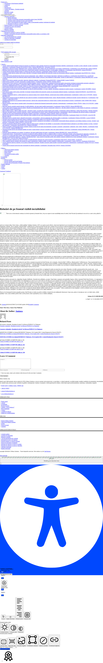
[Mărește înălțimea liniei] (2, 589)
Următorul (8, 171)
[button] (0, 464)
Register (6, 60)
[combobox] (51, 459)
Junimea (4, 304)
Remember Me (10, 57)
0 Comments (35, 304)
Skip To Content (4, 647)
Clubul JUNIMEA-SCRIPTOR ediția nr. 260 (11, 349)
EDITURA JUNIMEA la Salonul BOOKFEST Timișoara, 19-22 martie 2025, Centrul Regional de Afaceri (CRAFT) (30, 333)
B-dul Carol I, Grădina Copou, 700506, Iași (12, 385)
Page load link (3, 455)
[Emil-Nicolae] (11, 205)
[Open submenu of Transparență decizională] (14, 31)
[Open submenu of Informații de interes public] (15, 15)
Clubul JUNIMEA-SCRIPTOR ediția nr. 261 (11, 341)
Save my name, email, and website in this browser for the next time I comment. (22, 373)
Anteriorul (2, 171)
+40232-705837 (5, 388)
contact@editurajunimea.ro (8, 391)
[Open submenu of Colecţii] (5, 64)
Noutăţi (30, 304)
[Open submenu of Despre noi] (7, 2)
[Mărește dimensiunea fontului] (2, 572)
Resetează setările (5, 649)
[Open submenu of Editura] (5, 148)
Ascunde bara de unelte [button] (6, 574)
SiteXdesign (47, 451)
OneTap (9, 571)
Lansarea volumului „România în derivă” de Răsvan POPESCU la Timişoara (19, 326)
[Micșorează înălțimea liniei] (2, 595)
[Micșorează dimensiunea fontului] (2, 578)
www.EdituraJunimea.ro (7, 394)
